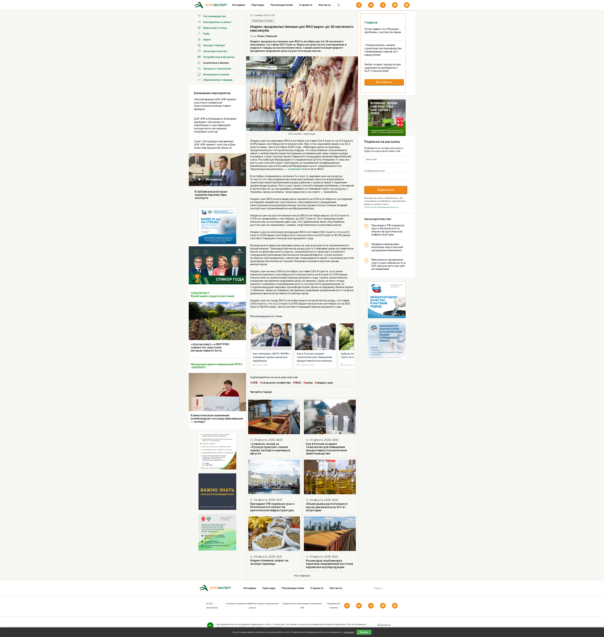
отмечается (296, 169)
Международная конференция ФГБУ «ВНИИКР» (216, 366)
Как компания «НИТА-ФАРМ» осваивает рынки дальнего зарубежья (271, 357)
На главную (302, 575)
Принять (364, 632)
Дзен (283, 377)
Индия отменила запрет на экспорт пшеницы (269, 562)
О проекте (305, 4)
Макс (290, 377)
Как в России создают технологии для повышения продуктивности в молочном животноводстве (315, 357)
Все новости (384, 82)
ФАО (298, 382)
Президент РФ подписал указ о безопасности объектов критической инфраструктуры (272, 507)
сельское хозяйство (276, 382)
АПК (255, 382)
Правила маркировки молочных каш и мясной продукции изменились (387, 247)
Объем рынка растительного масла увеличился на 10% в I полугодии (327, 507)
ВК (296, 377)
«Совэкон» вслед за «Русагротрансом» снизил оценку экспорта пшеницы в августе (270, 448)
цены (309, 382)
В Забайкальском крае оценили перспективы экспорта (211, 195)
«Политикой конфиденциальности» (381, 207)
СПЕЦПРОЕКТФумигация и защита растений (212, 294)
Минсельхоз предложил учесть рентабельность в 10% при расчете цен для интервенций (388, 264)
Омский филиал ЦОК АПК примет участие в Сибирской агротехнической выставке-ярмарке (215, 104)
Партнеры (257, 4)
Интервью (238, 4)
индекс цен (325, 382)
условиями (348, 632)
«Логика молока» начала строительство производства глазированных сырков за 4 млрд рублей (382, 50)
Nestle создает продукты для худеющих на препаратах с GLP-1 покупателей (382, 67)
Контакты (325, 4)
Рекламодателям (282, 4)
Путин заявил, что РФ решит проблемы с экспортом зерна (382, 31)
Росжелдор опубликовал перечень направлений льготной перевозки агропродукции (329, 564)
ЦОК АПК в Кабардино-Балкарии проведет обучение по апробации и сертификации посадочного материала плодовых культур (215, 125)
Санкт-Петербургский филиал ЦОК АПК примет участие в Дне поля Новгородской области (214, 144)
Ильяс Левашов (267, 36)
